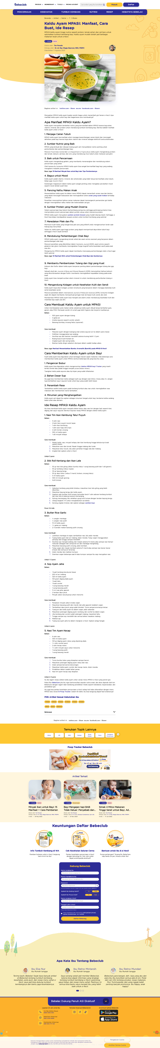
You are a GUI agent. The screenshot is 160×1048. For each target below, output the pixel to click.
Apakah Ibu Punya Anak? (69, 895)
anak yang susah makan (98, 195)
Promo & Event (72, 4)
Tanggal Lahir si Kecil (68, 904)
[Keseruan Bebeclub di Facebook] (80, 1012)
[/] (22, 4)
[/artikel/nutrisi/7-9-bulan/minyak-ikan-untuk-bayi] (45, 790)
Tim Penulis (58, 45)
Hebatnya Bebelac (132, 12)
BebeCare (56, 682)
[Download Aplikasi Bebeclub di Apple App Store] (109, 1019)
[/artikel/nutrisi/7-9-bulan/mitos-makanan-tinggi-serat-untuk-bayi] (115, 790)
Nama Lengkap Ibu (67, 870)
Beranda (47, 18)
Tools (59, 4)
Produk (38, 4)
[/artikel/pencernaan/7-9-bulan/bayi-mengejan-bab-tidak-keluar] (80, 790)
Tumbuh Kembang (70, 12)
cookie (81, 914)
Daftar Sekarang (80, 918)
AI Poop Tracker (64, 691)
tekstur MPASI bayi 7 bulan (91, 366)
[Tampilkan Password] (97, 885)
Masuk (114, 5)
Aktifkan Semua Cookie (117, 1045)
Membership (49, 4)
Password (64, 883)
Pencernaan (24, 12)
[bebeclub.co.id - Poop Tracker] (80, 771)
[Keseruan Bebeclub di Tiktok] (85, 1012)
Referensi (48, 712)
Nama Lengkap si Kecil (68, 898)
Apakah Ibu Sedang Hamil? (70, 891)
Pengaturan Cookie (117, 1040)
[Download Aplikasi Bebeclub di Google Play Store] (109, 1012)
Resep (109, 12)
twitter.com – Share (67, 108)
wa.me (78, 108)
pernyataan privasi (89, 912)
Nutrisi (93, 12)
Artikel (56, 18)
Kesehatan (46, 12)
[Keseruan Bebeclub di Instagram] (74, 1012)
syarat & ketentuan (69, 914)
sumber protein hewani (76, 215)
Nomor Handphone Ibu (68, 876)
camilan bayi (90, 503)
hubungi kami (43, 1043)
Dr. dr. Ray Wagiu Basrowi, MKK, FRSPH (69, 48)
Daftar (131, 5)
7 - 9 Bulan (73, 18)
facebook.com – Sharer (91, 108)
